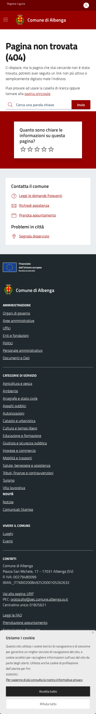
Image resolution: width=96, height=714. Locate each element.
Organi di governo (16, 313)
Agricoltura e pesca (17, 383)
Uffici (6, 328)
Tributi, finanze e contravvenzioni (28, 473)
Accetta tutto (48, 691)
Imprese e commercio (19, 450)
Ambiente (10, 391)
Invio (81, 105)
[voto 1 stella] (23, 149)
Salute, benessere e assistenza (26, 465)
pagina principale (37, 93)
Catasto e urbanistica (19, 420)
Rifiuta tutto (48, 703)
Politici (8, 343)
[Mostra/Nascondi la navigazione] (5, 19)
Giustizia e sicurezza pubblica (25, 443)
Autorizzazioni (13, 413)
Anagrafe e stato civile (20, 398)
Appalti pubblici (14, 406)
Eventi (8, 541)
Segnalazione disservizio (21, 630)
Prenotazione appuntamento (25, 622)
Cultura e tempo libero (20, 428)
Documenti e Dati (16, 358)
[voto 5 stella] (51, 149)
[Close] (93, 632)
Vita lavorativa (14, 488)
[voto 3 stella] (37, 149)
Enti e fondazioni (16, 335)
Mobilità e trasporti (17, 458)
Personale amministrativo (22, 350)
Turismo (8, 480)
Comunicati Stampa (18, 509)
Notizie (8, 502)
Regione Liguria (16, 4)
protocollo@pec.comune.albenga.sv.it (39, 599)
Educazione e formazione (22, 435)
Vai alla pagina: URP (18, 593)
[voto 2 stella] (30, 149)
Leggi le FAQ (12, 615)
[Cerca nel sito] (83, 20)
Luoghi (8, 533)
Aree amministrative (18, 320)
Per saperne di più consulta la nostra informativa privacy (44, 679)
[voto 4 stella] (44, 149)
